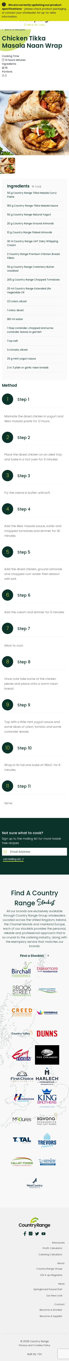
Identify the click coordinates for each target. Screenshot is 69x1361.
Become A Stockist (51, 1309)
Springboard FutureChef (48, 1289)
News (61, 1283)
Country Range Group (49, 1268)
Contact (59, 1304)
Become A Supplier (51, 1316)
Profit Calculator (52, 1248)
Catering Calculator (50, 1254)
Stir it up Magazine (51, 1275)
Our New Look (54, 1295)
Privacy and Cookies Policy (34, 1345)
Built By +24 (34, 1354)
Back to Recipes (14, 29)
